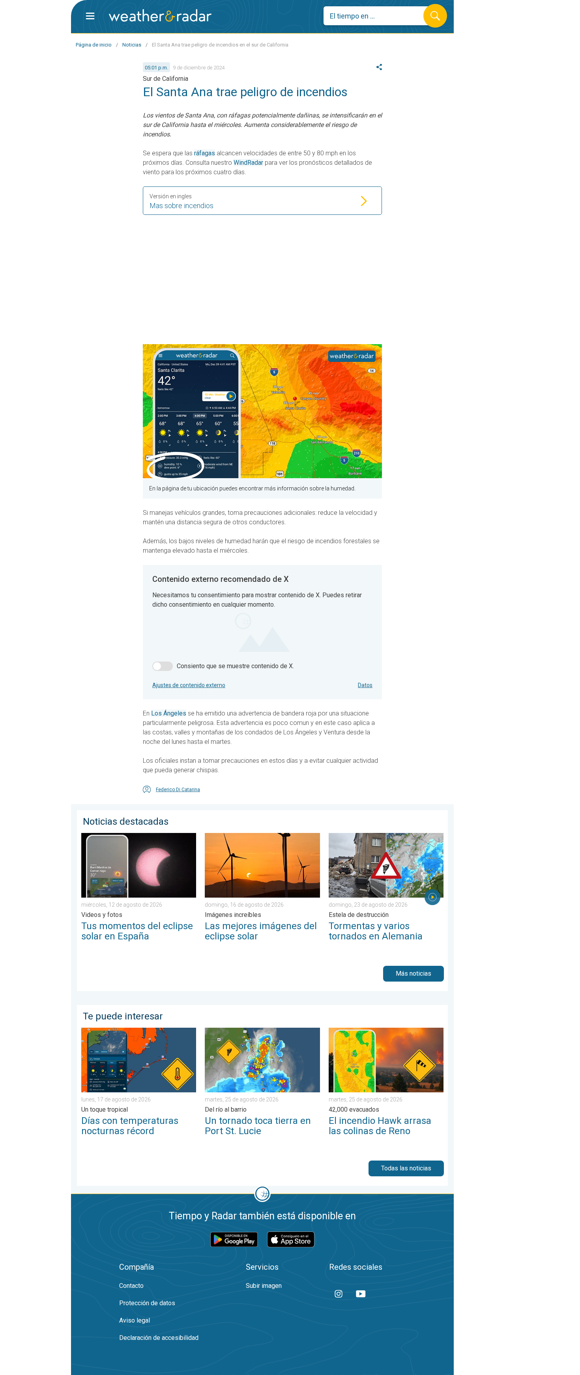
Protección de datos (147, 1303)
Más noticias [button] (413, 973)
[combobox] (379, 15)
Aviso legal (134, 1320)
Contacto (131, 1285)
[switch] (162, 666)
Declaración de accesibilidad (158, 1337)
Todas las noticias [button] (406, 1168)
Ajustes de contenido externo (188, 685)
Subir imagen (264, 1285)
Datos (365, 685)
